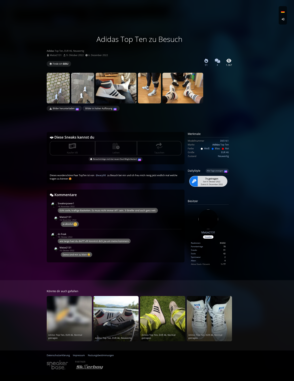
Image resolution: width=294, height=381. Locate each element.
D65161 (224, 140)
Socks (193, 253)
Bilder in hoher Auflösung (98, 108)
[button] (283, 11)
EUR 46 (225, 152)
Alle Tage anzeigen (215, 170)
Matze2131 (56, 55)
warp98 (102, 175)
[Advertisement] (139, 119)
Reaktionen (195, 243)
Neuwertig (223, 156)
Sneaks (194, 250)
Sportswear (196, 257)
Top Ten (220, 144)
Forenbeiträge (197, 246)
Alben (193, 260)
